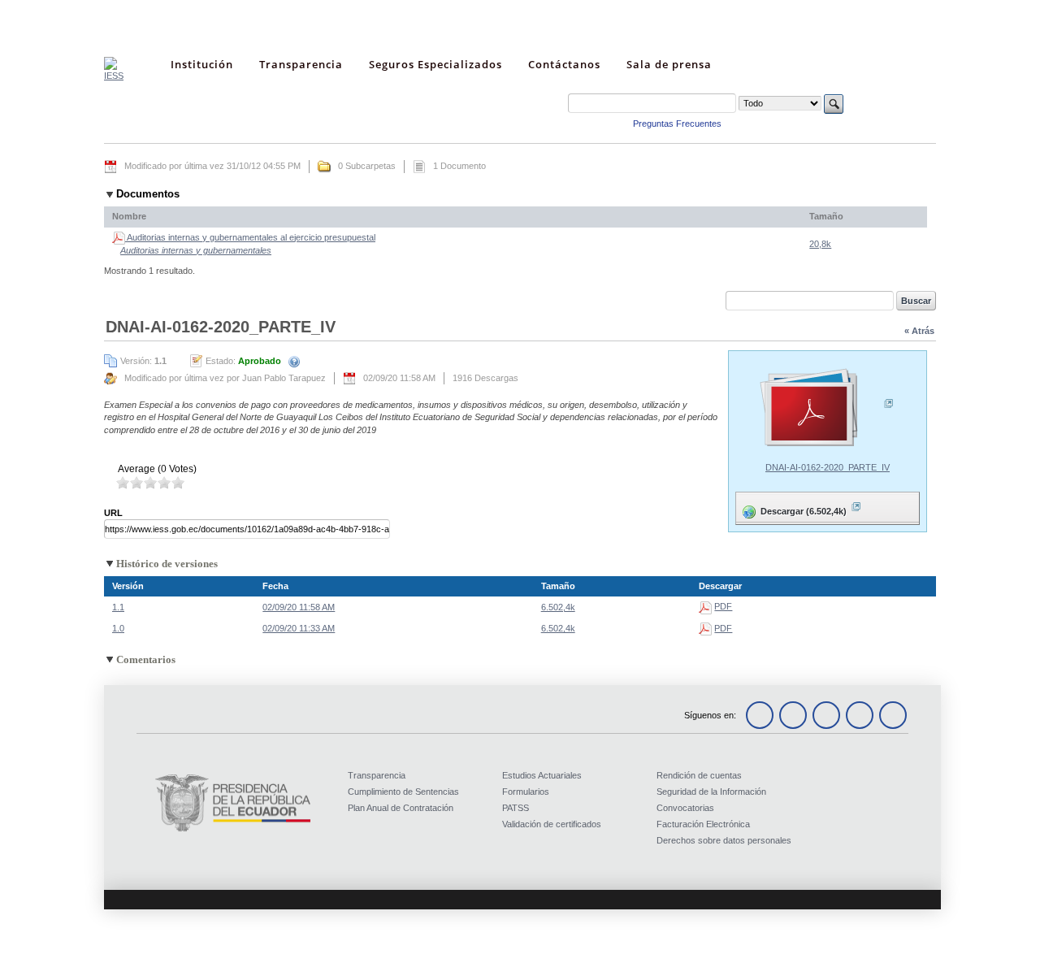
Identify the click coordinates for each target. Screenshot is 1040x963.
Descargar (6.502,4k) (792, 507)
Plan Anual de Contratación (400, 808)
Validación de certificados (551, 824)
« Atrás (919, 331)
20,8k (820, 244)
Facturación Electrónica (703, 824)
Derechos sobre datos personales (723, 840)
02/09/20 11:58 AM (298, 607)
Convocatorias (685, 808)
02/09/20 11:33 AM (298, 628)
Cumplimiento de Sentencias (403, 791)
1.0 (118, 628)
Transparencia (376, 775)
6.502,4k (558, 607)
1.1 (118, 607)
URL (113, 513)
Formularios (525, 791)
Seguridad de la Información (711, 791)
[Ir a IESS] (114, 75)
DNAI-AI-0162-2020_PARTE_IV (827, 467)
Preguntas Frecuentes (677, 123)
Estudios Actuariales (542, 775)
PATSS (515, 808)
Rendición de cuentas (699, 775)
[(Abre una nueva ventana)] (827, 409)
